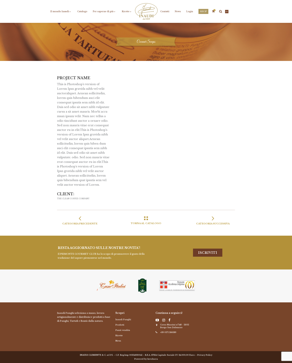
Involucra (152, 359)
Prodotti (119, 325)
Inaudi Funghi (123, 319)
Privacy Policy (204, 355)
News (118, 341)
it (227, 12)
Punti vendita (122, 330)
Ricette (119, 335)
